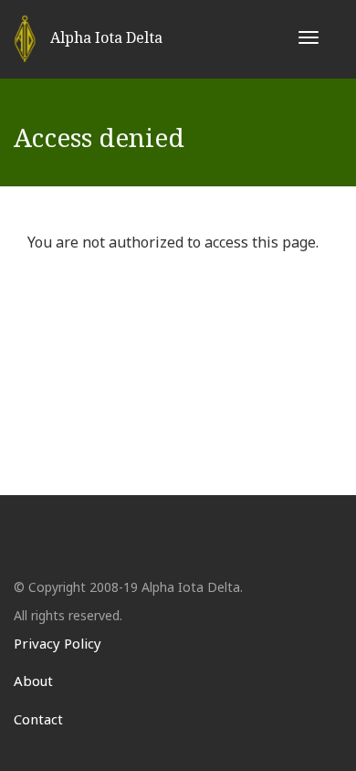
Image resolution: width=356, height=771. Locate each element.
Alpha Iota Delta (106, 37)
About (33, 680)
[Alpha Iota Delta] (25, 39)
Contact (38, 719)
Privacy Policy (57, 643)
